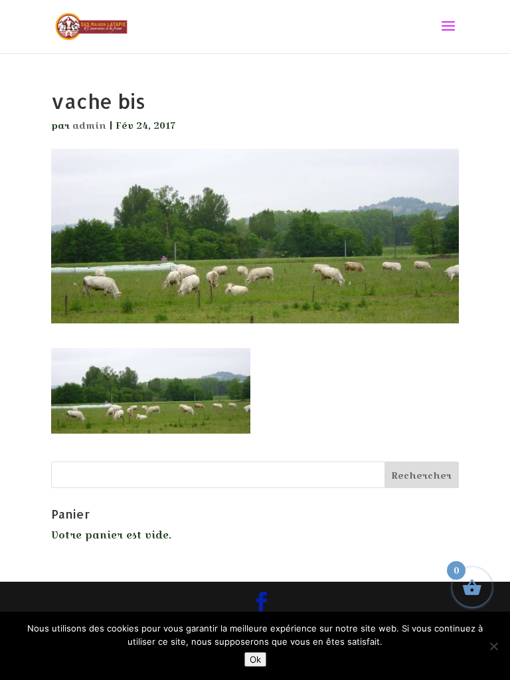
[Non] (493, 646)
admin (89, 125)
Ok (255, 659)
